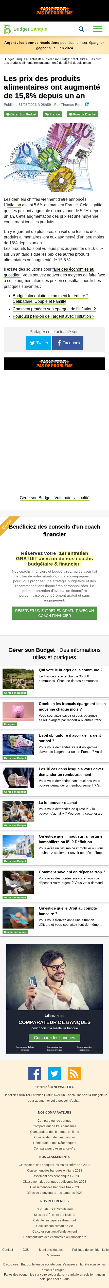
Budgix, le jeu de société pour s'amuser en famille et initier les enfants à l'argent (63, 1267)
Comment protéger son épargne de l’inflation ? (54, 309)
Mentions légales (51, 1250)
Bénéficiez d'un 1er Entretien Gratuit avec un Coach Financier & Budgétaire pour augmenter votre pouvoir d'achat (55, 1097)
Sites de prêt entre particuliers (54, 1215)
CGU (26, 1250)
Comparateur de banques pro (54, 1137)
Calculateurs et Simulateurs (54, 1209)
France (54, 114)
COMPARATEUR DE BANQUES (55, 1022)
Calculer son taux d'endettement (54, 1231)
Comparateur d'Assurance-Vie (54, 1148)
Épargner (9, 724)
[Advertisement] (54, 433)
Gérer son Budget (23, 114)
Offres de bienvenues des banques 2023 (55, 1193)
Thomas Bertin (73, 105)
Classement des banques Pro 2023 (54, 1187)
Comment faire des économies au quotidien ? (54, 1237)
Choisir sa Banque (15, 932)
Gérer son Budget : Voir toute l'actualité (54, 498)
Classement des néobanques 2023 (54, 1176)
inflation (14, 205)
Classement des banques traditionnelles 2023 (54, 1181)
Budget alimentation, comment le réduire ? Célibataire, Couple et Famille (50, 299)
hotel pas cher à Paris (54, 1279)
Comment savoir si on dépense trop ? (72, 872)
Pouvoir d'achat (84, 114)
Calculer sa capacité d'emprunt (54, 1220)
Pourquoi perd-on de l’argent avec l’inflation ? (53, 316)
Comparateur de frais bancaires (54, 1126)
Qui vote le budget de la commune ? (70, 670)
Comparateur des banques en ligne (54, 1132)
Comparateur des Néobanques (54, 1143)
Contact (7, 1250)
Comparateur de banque (54, 1120)
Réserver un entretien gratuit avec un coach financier (54, 613)
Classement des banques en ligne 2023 (54, 1170)
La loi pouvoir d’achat (58, 802)
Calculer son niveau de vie (54, 1226)
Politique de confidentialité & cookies (78, 1252)
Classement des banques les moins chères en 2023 (54, 1165)
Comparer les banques (54, 1038)
